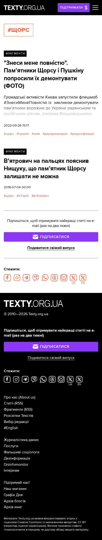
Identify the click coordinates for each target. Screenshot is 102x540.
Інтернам (11, 470)
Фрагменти (15, 53)
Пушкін (24, 134)
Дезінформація (17, 458)
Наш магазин (15, 488)
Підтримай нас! (17, 482)
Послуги (11, 446)
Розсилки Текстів (18, 415)
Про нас (11, 397)
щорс (10, 134)
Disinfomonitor (16, 464)
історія (24, 196)
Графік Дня (13, 495)
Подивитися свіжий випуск (51, 247)
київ (37, 134)
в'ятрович (41, 196)
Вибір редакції (16, 421)
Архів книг (13, 507)
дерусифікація (83, 134)
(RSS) (18, 403)
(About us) (27, 397)
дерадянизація (56, 134)
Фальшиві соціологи (21, 452)
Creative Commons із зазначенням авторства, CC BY (52, 522)
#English (11, 428)
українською (37, 526)
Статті (9, 403)
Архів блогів (15, 501)
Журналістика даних (21, 439)
